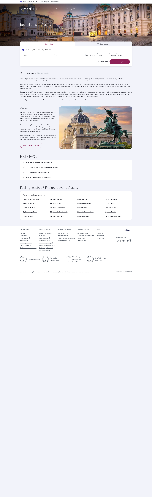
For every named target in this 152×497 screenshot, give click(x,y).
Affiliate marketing (82, 233)
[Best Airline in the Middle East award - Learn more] (90, 259)
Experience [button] (60, 9)
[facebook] (117, 240)
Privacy (38, 272)
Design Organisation (45, 248)
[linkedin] (123, 240)
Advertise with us (63, 240)
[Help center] (107, 8)
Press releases (24, 238)
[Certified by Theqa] (123, 231)
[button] (77, 162)
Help (98, 229)
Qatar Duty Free (43, 240)
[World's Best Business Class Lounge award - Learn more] (68, 259)
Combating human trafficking (61, 272)
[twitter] (120, 240)
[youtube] (127, 240)
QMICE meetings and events (66, 238)
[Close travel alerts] (131, 2)
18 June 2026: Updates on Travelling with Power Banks (41, 1)
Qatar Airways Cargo (45, 243)
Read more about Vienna (31, 145)
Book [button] (51, 9)
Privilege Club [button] (71, 9)
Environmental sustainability (28, 248)
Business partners (83, 229)
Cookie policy (24, 272)
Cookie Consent (84, 272)
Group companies (45, 229)
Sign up (129, 9)
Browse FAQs (100, 235)
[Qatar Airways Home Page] (26, 9)
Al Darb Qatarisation (26, 243)
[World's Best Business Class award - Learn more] (45, 259)
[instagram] (130, 240)
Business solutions (64, 229)
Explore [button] (43, 9)
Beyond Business (63, 235)
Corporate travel (63, 233)
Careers (22, 235)
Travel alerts (100, 238)
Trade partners (81, 240)
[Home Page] (21, 73)
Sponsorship (24, 240)
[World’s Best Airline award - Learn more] (23, 259)
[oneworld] (35, 9)
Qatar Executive (44, 238)
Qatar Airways (24, 229)
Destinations (30, 73)
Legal (32, 272)
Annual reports (24, 245)
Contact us (100, 233)
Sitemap (74, 272)
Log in (122, 9)
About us (22, 233)
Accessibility (46, 272)
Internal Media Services (46, 245)
